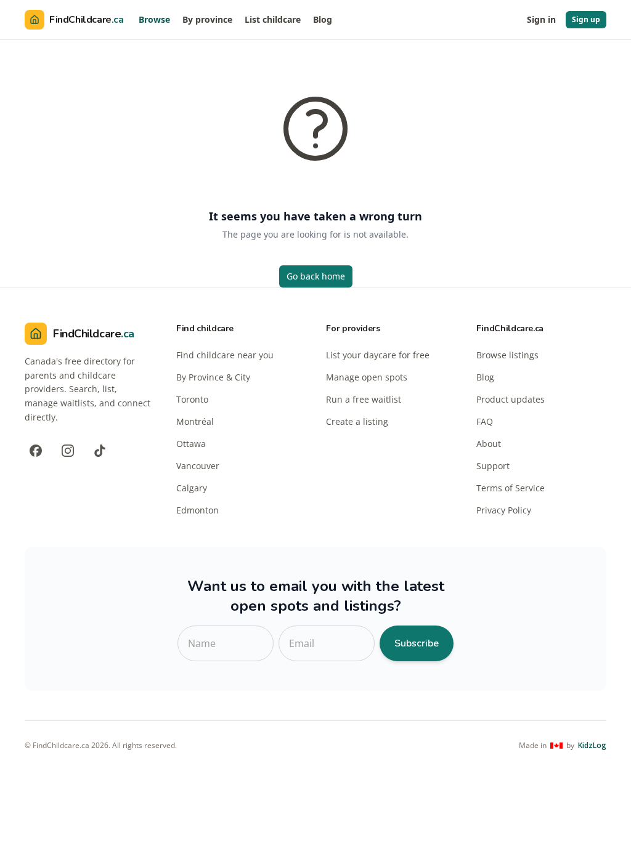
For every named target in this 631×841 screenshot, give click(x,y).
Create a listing (357, 421)
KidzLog (592, 745)
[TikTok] (100, 451)
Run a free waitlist (363, 399)
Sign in (541, 19)
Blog (322, 19)
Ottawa (191, 443)
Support (493, 466)
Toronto (192, 399)
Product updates (510, 399)
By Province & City (213, 377)
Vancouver (197, 466)
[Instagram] (68, 451)
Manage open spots (366, 377)
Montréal (195, 421)
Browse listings (507, 355)
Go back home (316, 276)
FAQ (484, 421)
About (488, 443)
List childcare (273, 19)
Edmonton (197, 510)
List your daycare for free (377, 355)
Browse (154, 19)
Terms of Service (510, 488)
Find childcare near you (225, 355)
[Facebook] (36, 451)
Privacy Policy (503, 510)
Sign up (586, 19)
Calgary (191, 488)
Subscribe (416, 643)
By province (207, 19)
